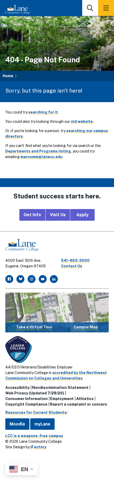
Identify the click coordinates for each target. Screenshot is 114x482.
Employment (62, 399)
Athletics (85, 399)
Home (8, 76)
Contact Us (71, 266)
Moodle (17, 424)
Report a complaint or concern (78, 404)
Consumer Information (26, 399)
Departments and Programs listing (38, 151)
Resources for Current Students (36, 412)
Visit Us (58, 214)
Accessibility (17, 387)
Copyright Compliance (26, 404)
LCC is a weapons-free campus (34, 436)
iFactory (38, 447)
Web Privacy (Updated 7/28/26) (34, 393)
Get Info (32, 214)
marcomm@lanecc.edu (41, 157)
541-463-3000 (75, 260)
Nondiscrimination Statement (60, 387)
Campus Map (86, 327)
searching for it (43, 112)
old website (82, 121)
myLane (42, 424)
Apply (82, 214)
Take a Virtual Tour (34, 327)
